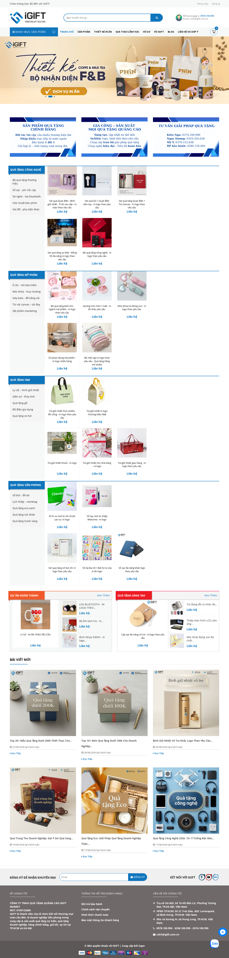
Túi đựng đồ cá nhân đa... (202, 604)
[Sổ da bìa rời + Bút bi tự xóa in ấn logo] (97, 548)
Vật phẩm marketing (25, 311)
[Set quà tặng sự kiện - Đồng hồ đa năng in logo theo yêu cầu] (62, 232)
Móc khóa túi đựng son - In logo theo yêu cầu (132, 307)
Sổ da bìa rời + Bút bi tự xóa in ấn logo (97, 569)
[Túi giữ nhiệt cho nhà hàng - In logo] (97, 443)
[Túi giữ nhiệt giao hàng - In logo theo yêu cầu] (132, 443)
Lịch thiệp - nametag (25, 501)
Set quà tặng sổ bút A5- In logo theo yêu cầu (62, 569)
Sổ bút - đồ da (21, 495)
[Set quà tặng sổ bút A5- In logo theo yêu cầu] (62, 548)
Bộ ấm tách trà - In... (91, 621)
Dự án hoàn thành (24, 595)
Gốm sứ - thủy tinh (24, 396)
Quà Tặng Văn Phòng (25, 485)
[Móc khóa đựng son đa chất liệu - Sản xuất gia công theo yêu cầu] (177, 640)
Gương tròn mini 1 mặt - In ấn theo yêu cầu (97, 307)
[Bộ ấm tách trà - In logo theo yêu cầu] (69, 624)
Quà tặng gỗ (20, 403)
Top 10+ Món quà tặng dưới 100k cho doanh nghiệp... (109, 743)
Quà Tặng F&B (20, 380)
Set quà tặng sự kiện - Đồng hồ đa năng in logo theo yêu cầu (62, 256)
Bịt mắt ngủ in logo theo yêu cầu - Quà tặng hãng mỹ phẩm (97, 361)
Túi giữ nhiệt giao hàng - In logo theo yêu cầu (132, 464)
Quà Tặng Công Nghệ (25, 169)
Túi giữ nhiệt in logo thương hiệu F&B (97, 412)
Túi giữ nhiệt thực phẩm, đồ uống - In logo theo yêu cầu (62, 414)
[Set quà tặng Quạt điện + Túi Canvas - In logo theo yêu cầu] (132, 181)
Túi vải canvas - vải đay (26, 304)
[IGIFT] (28, 17)
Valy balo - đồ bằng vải (26, 298)
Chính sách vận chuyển (95, 909)
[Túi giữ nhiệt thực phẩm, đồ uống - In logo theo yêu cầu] (62, 391)
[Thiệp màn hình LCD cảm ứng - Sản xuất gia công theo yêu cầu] (177, 623)
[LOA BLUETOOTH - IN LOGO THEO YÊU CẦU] (69, 607)
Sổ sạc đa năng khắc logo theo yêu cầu (132, 569)
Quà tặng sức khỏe (24, 514)
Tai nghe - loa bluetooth (27, 196)
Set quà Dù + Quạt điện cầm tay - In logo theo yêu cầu (97, 204)
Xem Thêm (103, 595)
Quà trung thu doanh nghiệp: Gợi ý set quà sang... (41, 838)
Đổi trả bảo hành (91, 904)
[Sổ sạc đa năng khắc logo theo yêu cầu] (132, 548)
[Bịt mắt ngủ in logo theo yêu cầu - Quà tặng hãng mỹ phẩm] (97, 338)
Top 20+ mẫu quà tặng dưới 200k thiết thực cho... (41, 740)
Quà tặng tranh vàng (25, 521)
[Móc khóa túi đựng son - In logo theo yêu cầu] (132, 286)
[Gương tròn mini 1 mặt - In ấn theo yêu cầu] (97, 286)
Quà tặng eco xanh (24, 508)
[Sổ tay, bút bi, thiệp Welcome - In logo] (97, 496)
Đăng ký (216, 3)
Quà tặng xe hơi (22, 416)
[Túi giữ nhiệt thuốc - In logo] (62, 443)
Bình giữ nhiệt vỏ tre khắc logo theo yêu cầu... (183, 740)
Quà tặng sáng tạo (131, 595)
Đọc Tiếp (16, 753)
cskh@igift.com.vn (168, 934)
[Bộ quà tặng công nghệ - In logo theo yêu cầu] (97, 232)
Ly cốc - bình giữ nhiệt (26, 390)
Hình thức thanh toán (94, 914)
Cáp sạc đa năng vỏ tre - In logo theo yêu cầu (142, 636)
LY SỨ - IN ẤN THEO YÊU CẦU (35, 634)
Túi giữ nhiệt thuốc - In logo (62, 462)
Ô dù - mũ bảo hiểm (25, 285)
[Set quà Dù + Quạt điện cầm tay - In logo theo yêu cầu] (97, 181)
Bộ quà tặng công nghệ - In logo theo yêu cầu (97, 254)
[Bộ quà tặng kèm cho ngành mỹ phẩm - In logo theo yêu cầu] (62, 286)
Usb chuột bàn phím (25, 203)
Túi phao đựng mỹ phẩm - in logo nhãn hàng (62, 359)
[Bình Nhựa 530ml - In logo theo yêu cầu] (69, 640)
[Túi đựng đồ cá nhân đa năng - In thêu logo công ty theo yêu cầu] (177, 607)
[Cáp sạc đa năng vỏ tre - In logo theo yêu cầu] (142, 614)
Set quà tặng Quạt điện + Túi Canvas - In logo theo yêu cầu (132, 204)
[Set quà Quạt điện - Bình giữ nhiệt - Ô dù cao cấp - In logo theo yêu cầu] (62, 181)
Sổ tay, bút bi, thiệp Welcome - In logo (97, 517)
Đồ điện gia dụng (23, 409)
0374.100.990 (200, 928)
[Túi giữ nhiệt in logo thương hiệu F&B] (97, 391)
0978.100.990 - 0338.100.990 (173, 928)
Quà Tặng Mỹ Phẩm (23, 275)
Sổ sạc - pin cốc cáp (24, 190)
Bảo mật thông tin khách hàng (100, 920)
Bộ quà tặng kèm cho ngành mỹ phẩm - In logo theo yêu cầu (62, 309)
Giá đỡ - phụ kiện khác (26, 209)
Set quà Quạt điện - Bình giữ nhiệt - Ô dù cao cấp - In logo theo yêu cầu (62, 204)
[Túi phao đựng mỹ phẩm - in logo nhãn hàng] (62, 338)
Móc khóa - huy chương (27, 291)
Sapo (142, 945)
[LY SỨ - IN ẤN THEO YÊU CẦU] (35, 614)
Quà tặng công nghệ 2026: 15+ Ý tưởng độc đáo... (183, 838)
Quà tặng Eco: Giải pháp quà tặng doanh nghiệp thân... (111, 841)
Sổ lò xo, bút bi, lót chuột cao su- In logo (62, 517)
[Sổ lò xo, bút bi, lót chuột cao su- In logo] (62, 496)
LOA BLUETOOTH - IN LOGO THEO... (91, 606)
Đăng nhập (202, 3)
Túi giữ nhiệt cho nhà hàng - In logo (97, 464)
